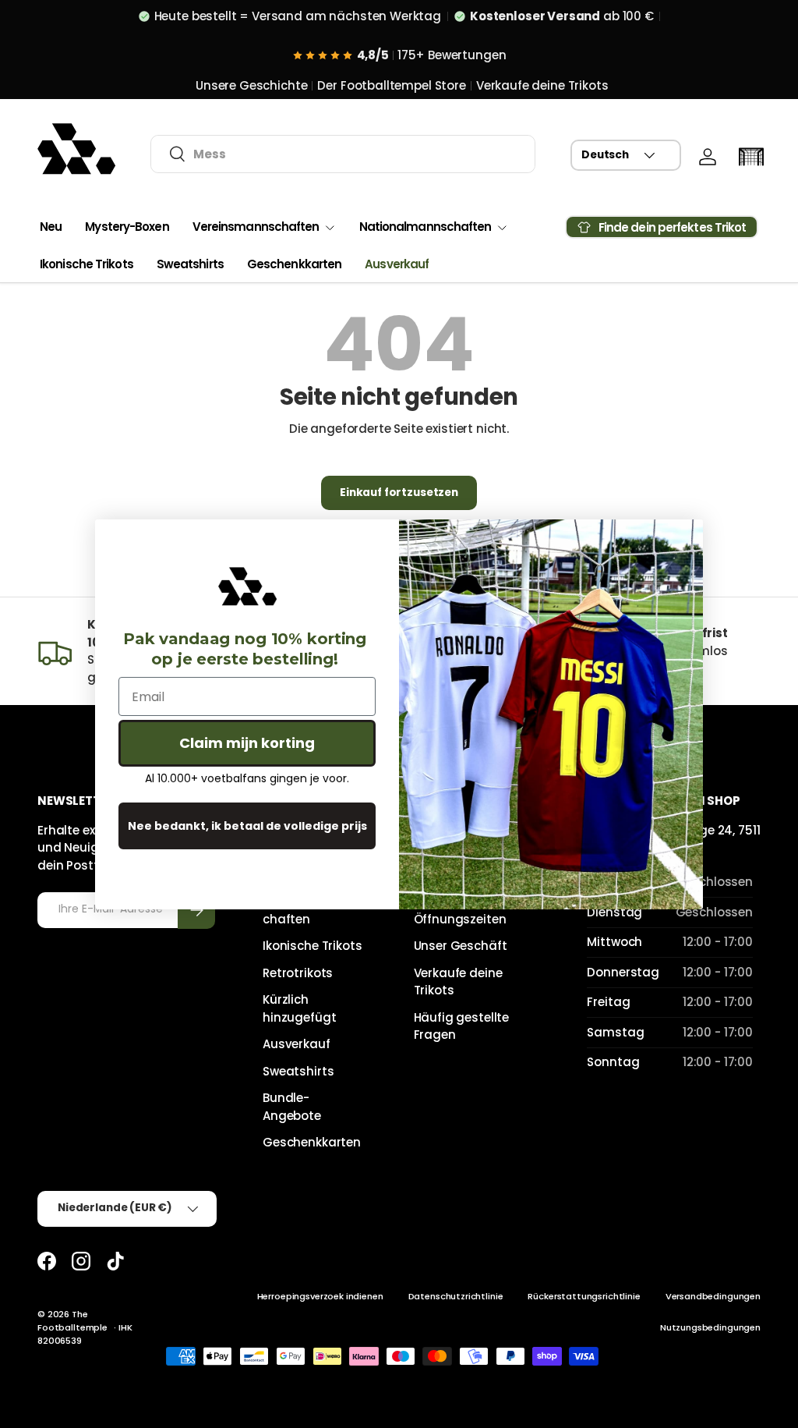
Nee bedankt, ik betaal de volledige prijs (247, 826)
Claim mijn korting (247, 743)
